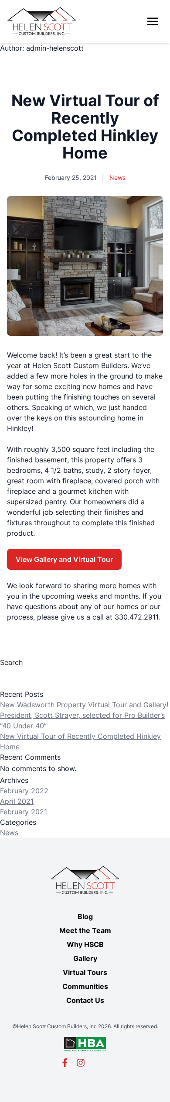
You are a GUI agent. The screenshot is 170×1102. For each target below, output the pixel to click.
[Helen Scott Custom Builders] (42, 21)
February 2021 (23, 811)
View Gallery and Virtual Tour (64, 559)
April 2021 (17, 801)
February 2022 (24, 790)
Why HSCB (85, 944)
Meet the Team (85, 930)
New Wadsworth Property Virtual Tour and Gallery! (84, 704)
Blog (85, 916)
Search (11, 662)
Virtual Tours (85, 972)
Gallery (85, 958)
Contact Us (85, 1000)
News (9, 832)
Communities (85, 986)
